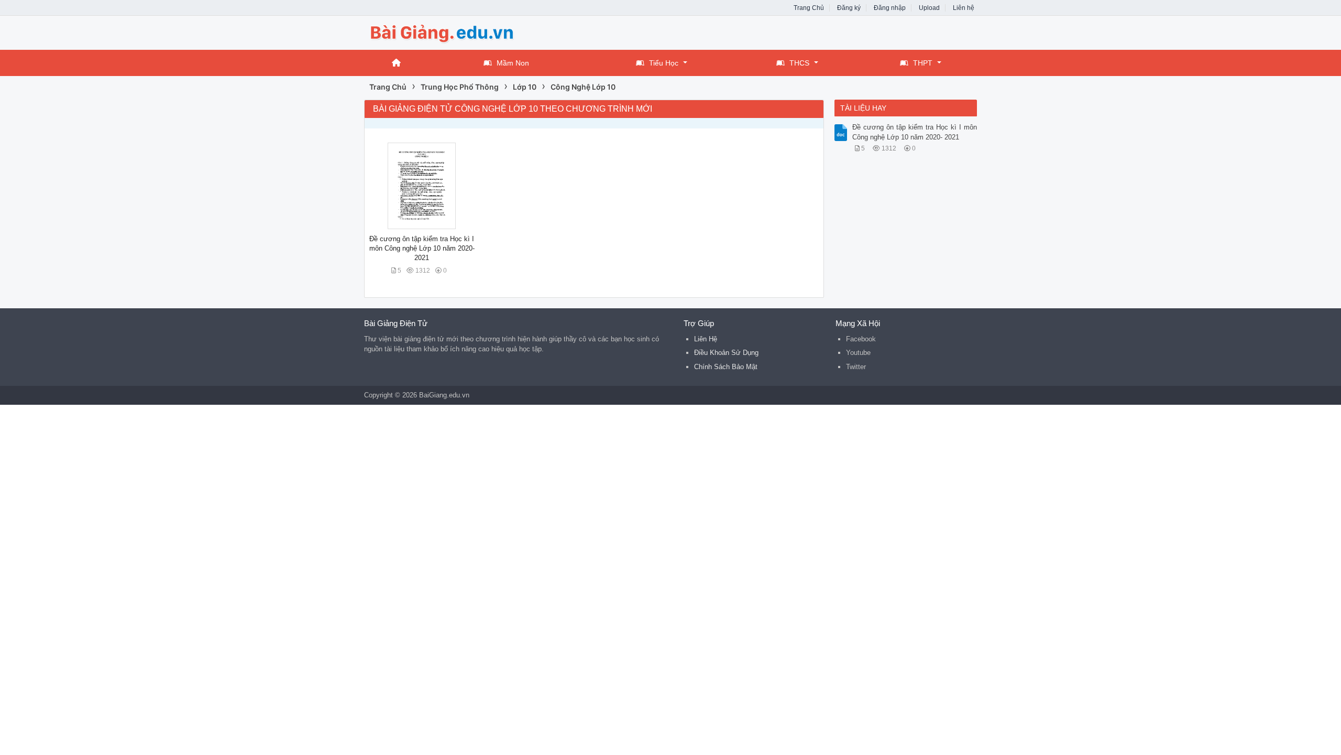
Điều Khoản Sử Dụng (726, 353)
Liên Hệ (705, 339)
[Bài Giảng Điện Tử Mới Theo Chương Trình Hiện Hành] (448, 31)
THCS (799, 63)
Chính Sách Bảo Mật (725, 367)
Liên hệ (963, 8)
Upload (929, 8)
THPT (922, 63)
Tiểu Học (663, 63)
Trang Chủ (809, 8)
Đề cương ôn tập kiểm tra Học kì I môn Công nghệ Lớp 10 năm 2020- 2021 (422, 248)
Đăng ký (849, 8)
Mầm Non (513, 63)
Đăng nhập (890, 8)
